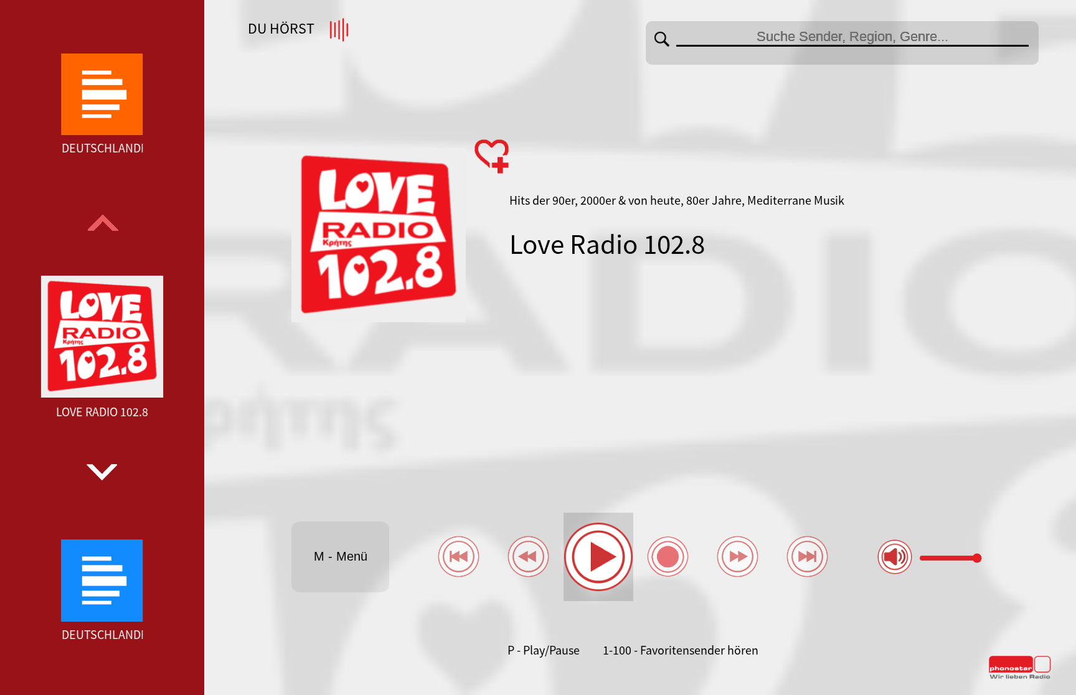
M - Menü (340, 556)
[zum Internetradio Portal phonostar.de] (1020, 676)
